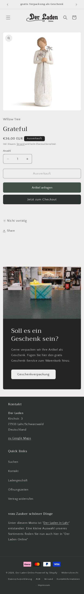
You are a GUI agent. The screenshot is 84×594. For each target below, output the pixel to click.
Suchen (13, 462)
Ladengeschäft (18, 480)
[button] (8, 17)
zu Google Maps (19, 438)
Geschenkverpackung (33, 374)
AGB (38, 579)
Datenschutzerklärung (20, 579)
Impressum (44, 585)
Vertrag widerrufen (20, 499)
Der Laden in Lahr (56, 523)
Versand (21, 144)
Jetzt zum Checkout (42, 199)
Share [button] (11, 230)
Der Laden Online (25, 573)
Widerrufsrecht (69, 573)
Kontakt (13, 471)
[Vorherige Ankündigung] (7, 4)
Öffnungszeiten (18, 489)
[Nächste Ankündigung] (76, 4)
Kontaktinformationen (68, 579)
